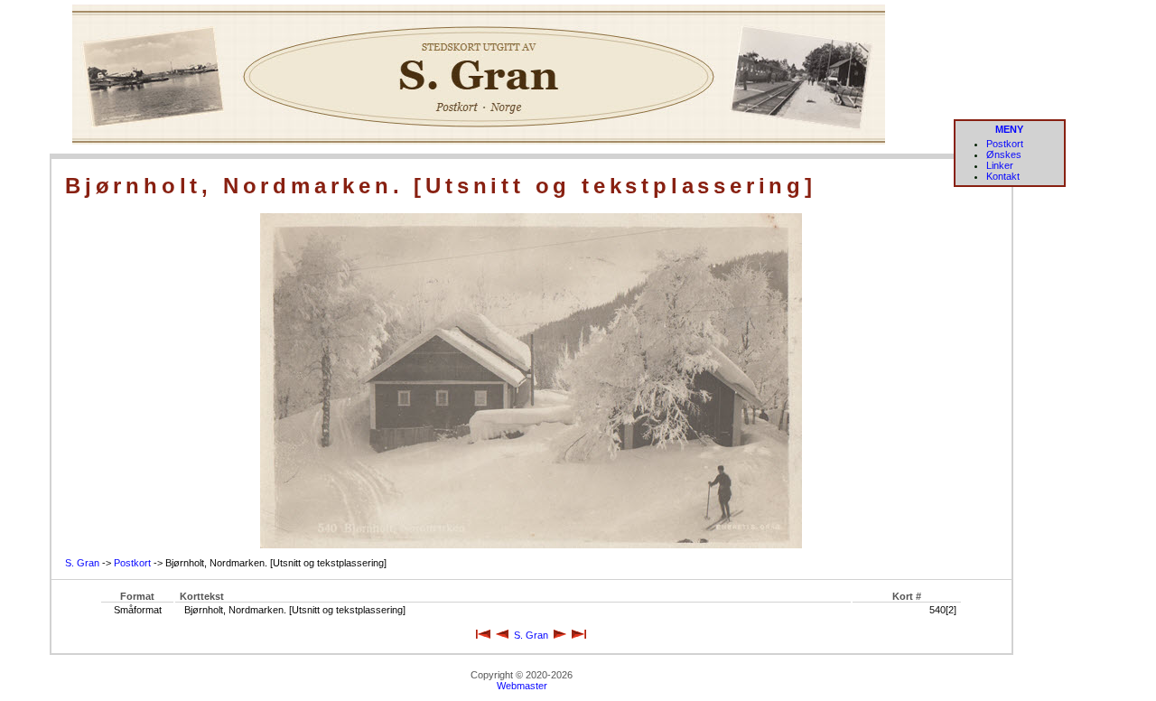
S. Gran (82, 562)
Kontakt (1003, 176)
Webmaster (522, 685)
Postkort (1004, 143)
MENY (1009, 129)
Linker (999, 165)
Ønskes (1003, 154)
